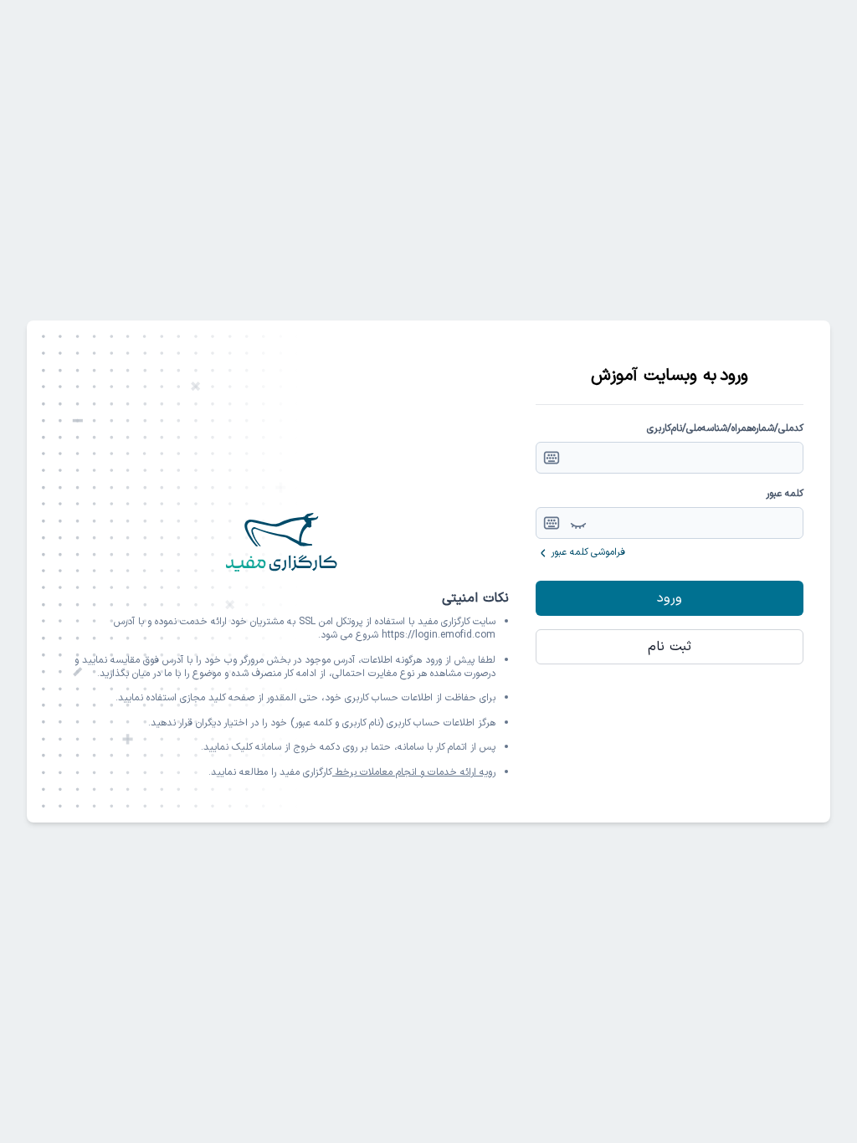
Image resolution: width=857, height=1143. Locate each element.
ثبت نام (669, 647)
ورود (669, 598)
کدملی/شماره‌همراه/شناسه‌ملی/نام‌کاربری (725, 428)
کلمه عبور (784, 493)
